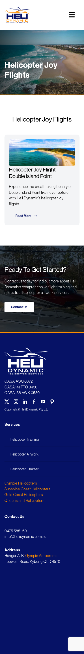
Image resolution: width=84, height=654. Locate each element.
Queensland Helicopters (24, 500)
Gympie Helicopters (20, 483)
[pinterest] (52, 401)
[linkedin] (25, 401)
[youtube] (43, 401)
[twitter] (6, 401)
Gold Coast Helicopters (23, 494)
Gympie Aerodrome (41, 555)
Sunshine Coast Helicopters (27, 489)
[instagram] (16, 401)
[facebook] (34, 401)
